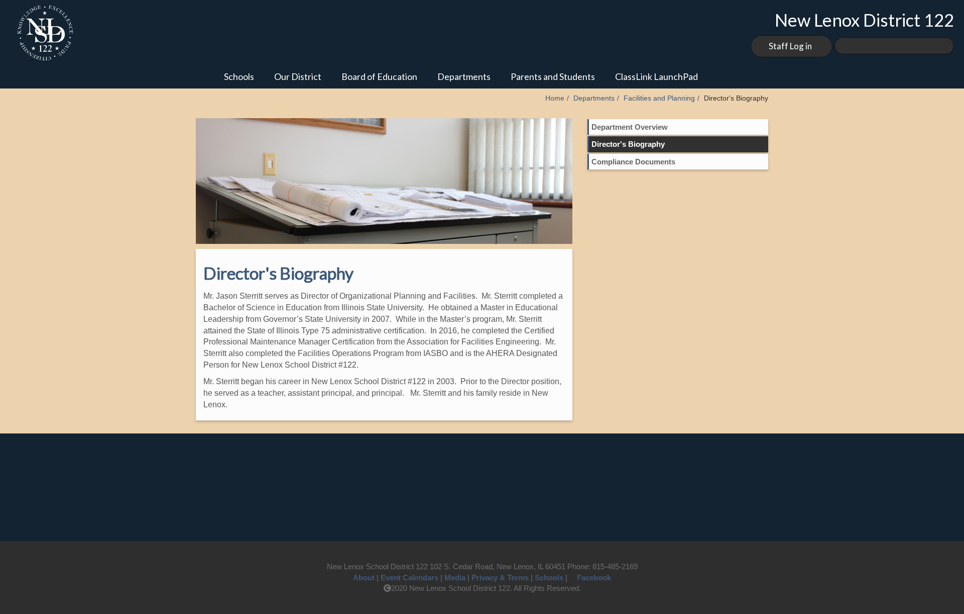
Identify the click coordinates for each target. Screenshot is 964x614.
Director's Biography (628, 144)
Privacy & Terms (500, 577)
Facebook (594, 577)
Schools (239, 76)
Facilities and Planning (659, 98)
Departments (464, 76)
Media (454, 577)
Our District (297, 76)
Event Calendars (409, 577)
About (364, 577)
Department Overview (629, 127)
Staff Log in (790, 46)
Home (554, 98)
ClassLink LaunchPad (656, 76)
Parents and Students (553, 76)
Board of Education (379, 76)
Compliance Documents (633, 161)
